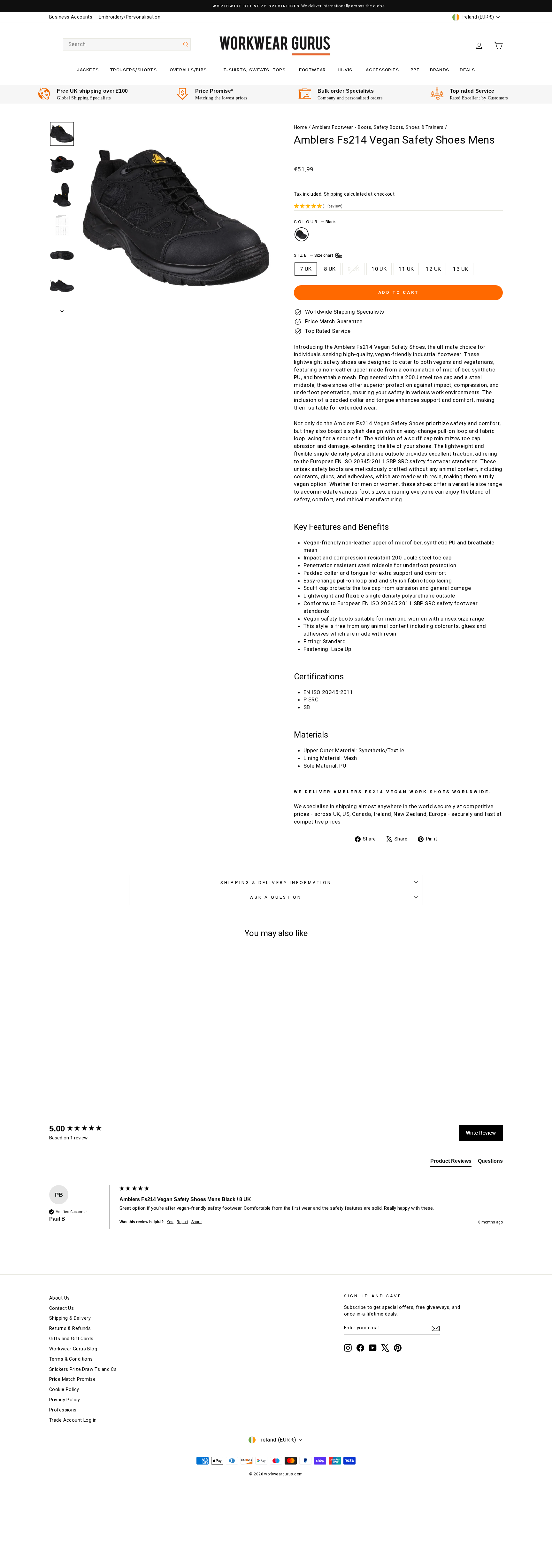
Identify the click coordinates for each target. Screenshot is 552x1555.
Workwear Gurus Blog (73, 1349)
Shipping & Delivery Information (275, 882)
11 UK (406, 269)
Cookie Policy (64, 1389)
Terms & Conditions (71, 1359)
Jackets (88, 69)
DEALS (467, 69)
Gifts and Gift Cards (71, 1338)
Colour (315, 221)
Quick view (103, 1054)
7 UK (306, 269)
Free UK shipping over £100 (92, 91)
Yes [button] (170, 1222)
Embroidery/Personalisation (129, 17)
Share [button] (196, 1222)
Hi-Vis (345, 69)
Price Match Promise (72, 1379)
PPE (415, 69)
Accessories (382, 69)
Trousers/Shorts (133, 69)
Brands (439, 69)
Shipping (333, 194)
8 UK (330, 269)
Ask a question (276, 897)
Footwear (312, 69)
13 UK (460, 269)
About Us (59, 1298)
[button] (398, 206)
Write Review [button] (481, 1133)
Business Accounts (70, 17)
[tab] (450, 1162)
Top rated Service (472, 91)
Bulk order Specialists (346, 91)
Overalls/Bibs (188, 69)
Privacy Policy (64, 1400)
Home (300, 127)
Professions (63, 1410)
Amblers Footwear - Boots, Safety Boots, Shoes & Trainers (378, 127)
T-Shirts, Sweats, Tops (254, 69)
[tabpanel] (83, 94)
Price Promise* (214, 91)
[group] (82, 1128)
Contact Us (61, 1308)
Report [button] (182, 1222)
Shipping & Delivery (70, 1318)
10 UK (379, 269)
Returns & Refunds (70, 1328)
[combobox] (127, 44)
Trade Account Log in (73, 1420)
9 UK (353, 269)
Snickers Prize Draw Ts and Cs (83, 1369)
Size (314, 254)
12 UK (433, 269)
